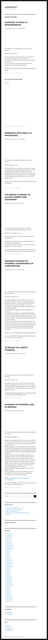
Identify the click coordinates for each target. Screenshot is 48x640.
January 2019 (9, 543)
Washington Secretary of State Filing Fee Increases (18, 512)
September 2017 (9, 566)
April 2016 (8, 592)
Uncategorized (18, 73)
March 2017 (8, 576)
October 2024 (9, 535)
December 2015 (9, 599)
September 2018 (9, 548)
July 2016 (8, 587)
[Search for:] (19, 496)
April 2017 (8, 574)
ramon (7, 73)
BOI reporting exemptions (12, 511)
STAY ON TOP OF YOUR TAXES (13, 79)
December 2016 (9, 581)
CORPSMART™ (11, 7)
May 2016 (8, 591)
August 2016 (9, 586)
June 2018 (8, 553)
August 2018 (9, 550)
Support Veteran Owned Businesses (14, 509)
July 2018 (8, 551)
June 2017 (8, 571)
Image (17, 126)
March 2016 (8, 594)
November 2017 (9, 563)
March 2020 (8, 542)
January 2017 (9, 579)
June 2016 (8, 589)
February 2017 (9, 578)
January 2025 (9, 533)
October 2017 (9, 565)
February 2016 (9, 596)
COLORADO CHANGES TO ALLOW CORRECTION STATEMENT (18, 197)
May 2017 (8, 573)
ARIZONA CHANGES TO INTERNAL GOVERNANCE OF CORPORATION (19, 263)
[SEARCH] (35, 496)
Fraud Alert (8, 514)
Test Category (9, 612)
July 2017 (8, 569)
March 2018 (8, 558)
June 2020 (8, 540)
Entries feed (8, 626)
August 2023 (9, 538)
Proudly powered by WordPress (17, 636)
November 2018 (9, 545)
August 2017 (9, 568)
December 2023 (9, 537)
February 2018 (9, 560)
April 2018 (8, 556)
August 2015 (9, 601)
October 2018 (9, 547)
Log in (7, 625)
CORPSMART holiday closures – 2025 (14, 508)
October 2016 (9, 583)
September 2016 (9, 584)
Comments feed (9, 628)
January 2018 (9, 561)
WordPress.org (9, 630)
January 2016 (9, 597)
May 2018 (8, 555)
